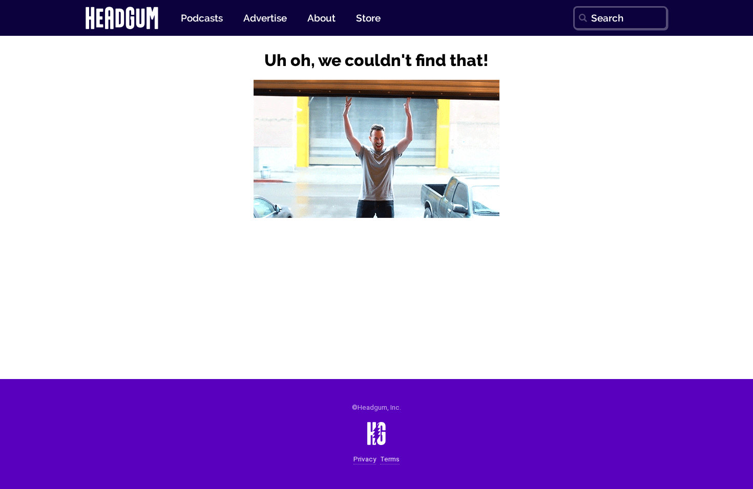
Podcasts (202, 18)
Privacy (364, 459)
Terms (390, 459)
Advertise (265, 18)
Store (368, 18)
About (321, 18)
